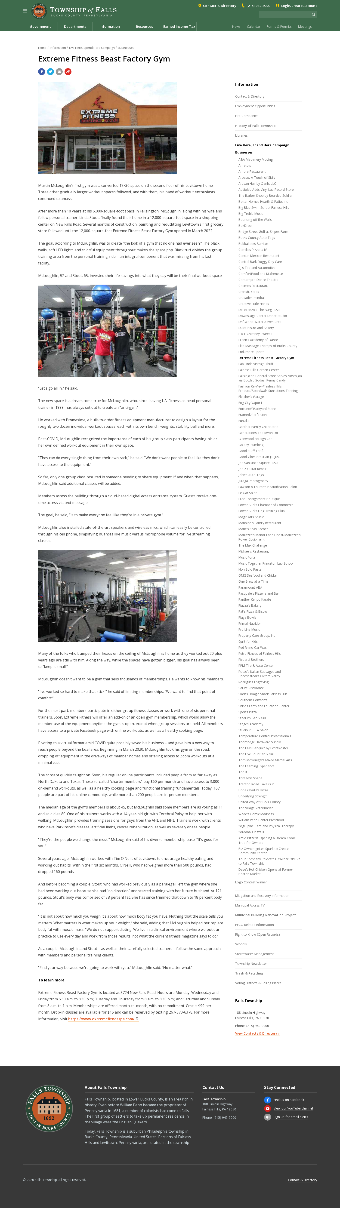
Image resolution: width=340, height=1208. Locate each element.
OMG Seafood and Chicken (258, 575)
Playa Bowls (247, 617)
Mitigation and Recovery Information (262, 895)
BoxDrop (245, 225)
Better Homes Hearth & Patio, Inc (263, 201)
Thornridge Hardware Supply (259, 742)
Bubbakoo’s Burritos (253, 243)
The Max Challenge (252, 545)
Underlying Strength (253, 796)
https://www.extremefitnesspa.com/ (101, 1018)
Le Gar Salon (247, 493)
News (236, 26)
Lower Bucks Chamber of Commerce (265, 505)
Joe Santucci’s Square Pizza (258, 463)
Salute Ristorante (251, 688)
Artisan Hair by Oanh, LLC (257, 183)
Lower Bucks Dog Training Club (261, 511)
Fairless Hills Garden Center (258, 370)
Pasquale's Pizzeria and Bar (258, 593)
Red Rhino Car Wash (253, 647)
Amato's (244, 165)
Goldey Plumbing (250, 445)
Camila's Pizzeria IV (252, 249)
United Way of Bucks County (259, 802)
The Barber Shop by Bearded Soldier (265, 195)
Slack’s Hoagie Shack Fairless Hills (262, 694)
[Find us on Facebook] (267, 1100)
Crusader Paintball (251, 297)
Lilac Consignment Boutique (259, 499)
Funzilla (243, 420)
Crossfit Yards (248, 291)
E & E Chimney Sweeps (255, 334)
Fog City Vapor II (250, 402)
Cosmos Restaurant (253, 285)
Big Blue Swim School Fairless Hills (263, 207)
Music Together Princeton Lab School (266, 563)
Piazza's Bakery (249, 605)
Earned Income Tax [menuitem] (179, 26)
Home (42, 48)
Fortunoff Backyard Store (257, 408)
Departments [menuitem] (75, 26)
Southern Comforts (252, 700)
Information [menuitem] (110, 26)
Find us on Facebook (289, 1099)
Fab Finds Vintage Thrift (255, 364)
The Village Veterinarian (255, 808)
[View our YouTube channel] (267, 1108)
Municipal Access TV (250, 905)
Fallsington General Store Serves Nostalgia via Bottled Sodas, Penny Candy (270, 378)
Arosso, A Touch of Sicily (256, 177)
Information (58, 48)
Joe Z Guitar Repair (252, 469)
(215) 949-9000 (258, 5)
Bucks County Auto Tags (256, 237)
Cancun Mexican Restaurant (258, 255)
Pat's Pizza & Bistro (252, 611)
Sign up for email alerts (291, 1117)
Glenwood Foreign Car (255, 438)
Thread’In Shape (250, 778)
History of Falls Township (255, 125)
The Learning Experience (256, 766)
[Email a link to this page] (59, 71)
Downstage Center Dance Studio (262, 316)
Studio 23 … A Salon (253, 730)
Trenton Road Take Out (256, 784)
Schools (241, 944)
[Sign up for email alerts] (267, 1117)
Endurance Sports (251, 352)
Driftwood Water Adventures (259, 322)
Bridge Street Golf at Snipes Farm (263, 231)
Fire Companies (246, 116)
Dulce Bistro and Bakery (256, 328)
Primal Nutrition (250, 623)
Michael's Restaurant (253, 551)
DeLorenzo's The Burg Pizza (259, 309)
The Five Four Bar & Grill (256, 754)
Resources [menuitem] (144, 26)
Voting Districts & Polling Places (258, 983)
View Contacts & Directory (256, 1033)
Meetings (305, 26)
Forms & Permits (279, 26)
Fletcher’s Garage (251, 396)
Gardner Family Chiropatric (258, 426)
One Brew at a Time (253, 581)
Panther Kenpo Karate (254, 599)
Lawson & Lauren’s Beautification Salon (267, 487)
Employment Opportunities (255, 106)
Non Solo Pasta (250, 569)
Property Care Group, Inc (256, 635)
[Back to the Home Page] (74, 11)
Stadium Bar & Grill (252, 718)
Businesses (126, 48)
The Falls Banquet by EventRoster (263, 748)
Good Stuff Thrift (251, 451)
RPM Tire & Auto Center (256, 665)
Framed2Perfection (252, 414)
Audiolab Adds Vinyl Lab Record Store (266, 189)
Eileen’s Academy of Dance (258, 340)
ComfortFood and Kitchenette (260, 273)
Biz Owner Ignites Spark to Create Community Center (263, 850)
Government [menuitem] (40, 26)
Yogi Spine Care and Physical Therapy (266, 826)
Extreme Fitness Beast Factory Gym (266, 358)
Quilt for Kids (248, 641)
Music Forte (247, 557)
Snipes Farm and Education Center (263, 706)
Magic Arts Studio (251, 517)
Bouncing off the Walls (255, 219)
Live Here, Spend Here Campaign (92, 48)
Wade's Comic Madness (256, 814)
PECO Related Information (254, 924)
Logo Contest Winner (251, 882)
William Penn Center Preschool (261, 820)
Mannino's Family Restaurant (259, 523)
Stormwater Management (254, 954)
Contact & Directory (219, 5)
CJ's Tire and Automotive (256, 267)
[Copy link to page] (68, 71)
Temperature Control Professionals (264, 736)
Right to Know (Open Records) (257, 934)
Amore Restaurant (252, 171)
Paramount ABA (250, 587)
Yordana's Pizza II (251, 832)
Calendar (253, 26)
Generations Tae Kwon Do (258, 432)
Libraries (241, 135)
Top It (242, 772)
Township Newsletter (251, 963)
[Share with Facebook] (41, 71)
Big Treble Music (250, 213)
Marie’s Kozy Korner (253, 529)
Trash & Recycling (249, 973)
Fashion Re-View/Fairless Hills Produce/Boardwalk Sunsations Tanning (268, 388)
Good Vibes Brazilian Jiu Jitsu (259, 457)
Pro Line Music (249, 629)
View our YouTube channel (293, 1108)
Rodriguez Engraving (253, 682)
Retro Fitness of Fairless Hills (259, 653)
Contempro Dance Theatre (258, 279)
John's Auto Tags (251, 475)
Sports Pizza (247, 712)
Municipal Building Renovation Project (265, 915)
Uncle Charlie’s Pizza (253, 790)
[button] (25, 11)
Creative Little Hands (253, 303)
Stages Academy (250, 724)
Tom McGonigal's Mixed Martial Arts (265, 760)
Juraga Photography (253, 481)
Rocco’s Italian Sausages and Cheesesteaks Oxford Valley (259, 673)
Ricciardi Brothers (251, 659)
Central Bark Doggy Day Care (260, 261)
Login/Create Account (299, 5)
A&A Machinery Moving (255, 159)
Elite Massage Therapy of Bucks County (267, 346)
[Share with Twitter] (50, 71)
